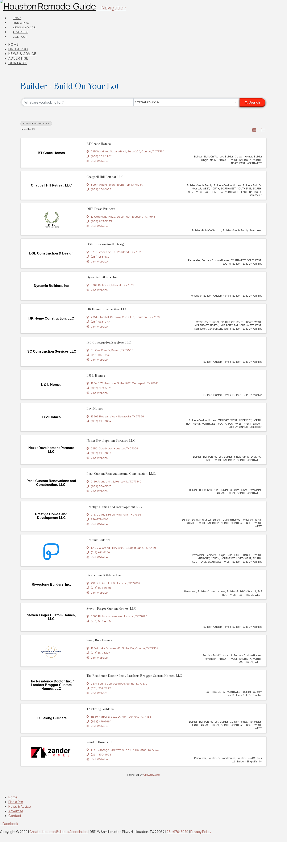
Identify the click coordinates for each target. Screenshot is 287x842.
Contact (14, 815)
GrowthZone (151, 775)
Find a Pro (15, 801)
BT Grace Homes (99, 144)
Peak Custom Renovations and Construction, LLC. (121, 474)
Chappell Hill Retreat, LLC (105, 177)
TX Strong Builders (100, 709)
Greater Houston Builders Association (58, 831)
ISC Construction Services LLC (109, 343)
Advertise (15, 811)
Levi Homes (95, 409)
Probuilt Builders (99, 540)
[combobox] (186, 102)
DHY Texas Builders (101, 209)
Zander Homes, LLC (101, 742)
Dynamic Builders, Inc (102, 277)
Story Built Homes (99, 640)
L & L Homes (96, 376)
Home (12, 797)
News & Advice (19, 806)
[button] (111, 7)
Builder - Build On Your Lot (35, 123)
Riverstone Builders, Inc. (104, 575)
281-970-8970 (177, 831)
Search (254, 102)
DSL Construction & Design (106, 244)
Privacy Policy (200, 831)
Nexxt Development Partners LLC (111, 441)
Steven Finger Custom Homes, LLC (111, 609)
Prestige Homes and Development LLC (114, 507)
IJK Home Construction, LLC (107, 309)
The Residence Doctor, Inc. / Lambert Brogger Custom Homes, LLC (134, 676)
